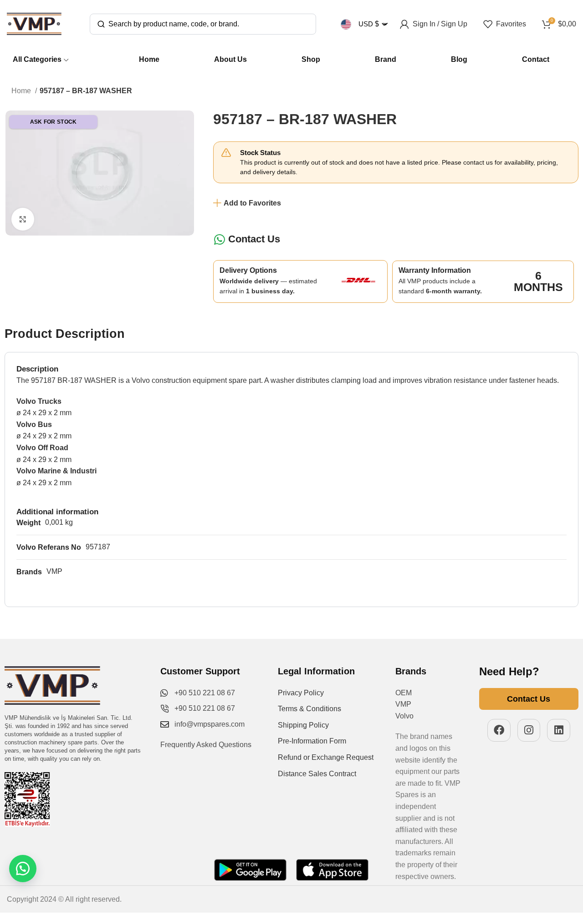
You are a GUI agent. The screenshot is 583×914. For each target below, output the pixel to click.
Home (22, 91)
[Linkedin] (558, 730)
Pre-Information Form (312, 741)
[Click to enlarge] (22, 219)
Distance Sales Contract (317, 774)
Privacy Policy (301, 693)
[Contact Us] (219, 239)
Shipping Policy (303, 725)
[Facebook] (499, 730)
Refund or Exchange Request (325, 757)
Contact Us (254, 239)
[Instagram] (529, 730)
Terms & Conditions (309, 709)
